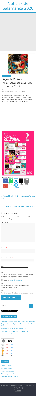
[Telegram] (16, 180)
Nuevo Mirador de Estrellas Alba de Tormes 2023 (18, 197)
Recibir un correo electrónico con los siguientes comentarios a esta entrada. (15, 286)
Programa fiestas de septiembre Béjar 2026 (13, 328)
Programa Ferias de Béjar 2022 (10, 376)
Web (2, 266)
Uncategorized (6, 76)
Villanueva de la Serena (19, 91)
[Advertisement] (18, 32)
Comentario (5, 222)
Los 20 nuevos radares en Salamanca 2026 (13, 334)
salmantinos (17, 89)
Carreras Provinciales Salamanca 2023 (20, 206)
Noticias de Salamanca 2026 (18, 6)
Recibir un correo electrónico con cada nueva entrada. (17, 293)
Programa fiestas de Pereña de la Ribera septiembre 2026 (18, 321)
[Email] (26, 180)
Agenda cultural (9, 91)
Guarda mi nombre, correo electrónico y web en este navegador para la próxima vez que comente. (17, 276)
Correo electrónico (7, 258)
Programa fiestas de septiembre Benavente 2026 (15, 331)
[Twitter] (21, 180)
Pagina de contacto (6, 368)
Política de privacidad (15, 280)
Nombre (4, 248)
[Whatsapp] (11, 180)
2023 (3, 91)
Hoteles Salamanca (6, 365)
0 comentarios (26, 89)
